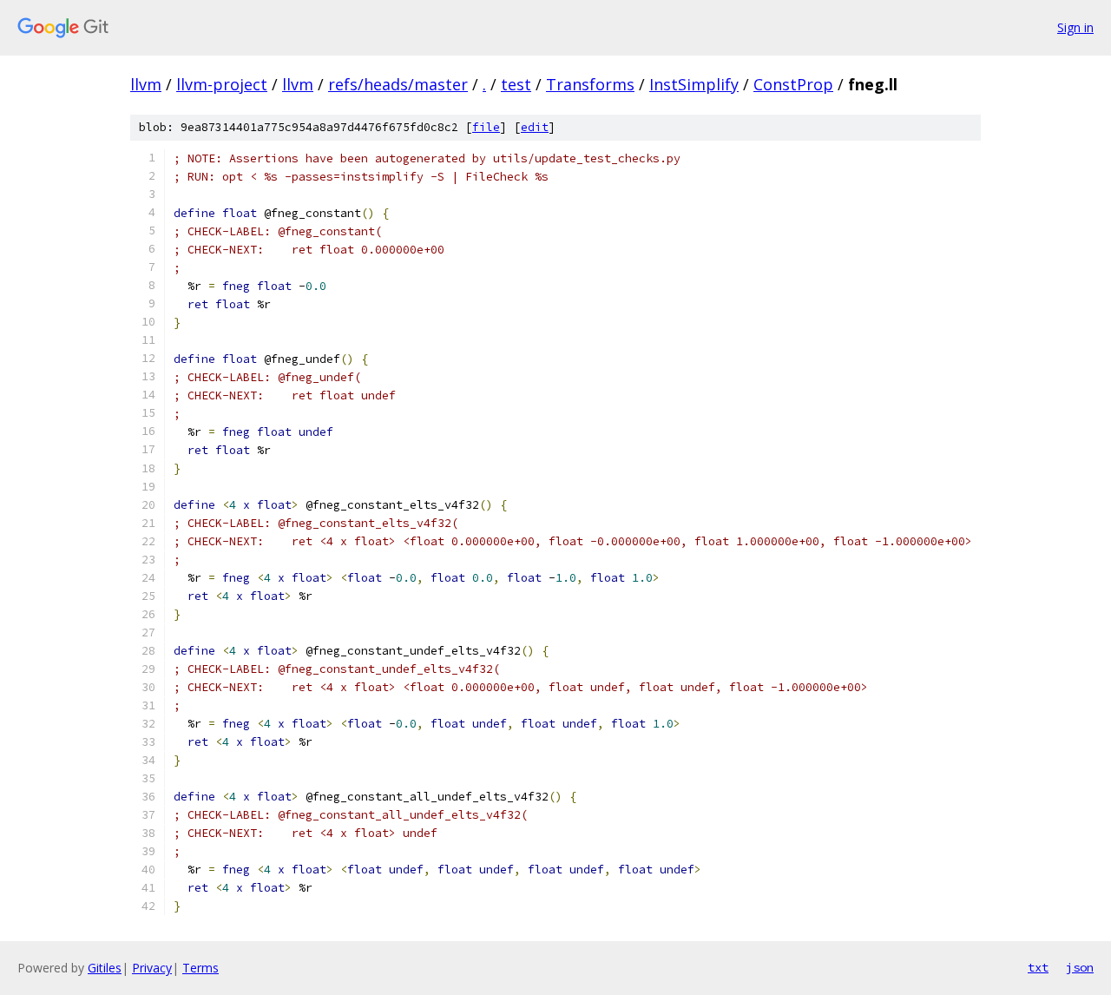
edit (535, 127)
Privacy (152, 967)
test (516, 84)
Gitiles (105, 967)
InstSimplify (694, 84)
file (486, 127)
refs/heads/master (398, 84)
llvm (145, 84)
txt (1038, 967)
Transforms (590, 84)
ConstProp (793, 84)
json (1080, 967)
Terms (200, 967)
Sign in (1075, 27)
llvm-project (221, 84)
